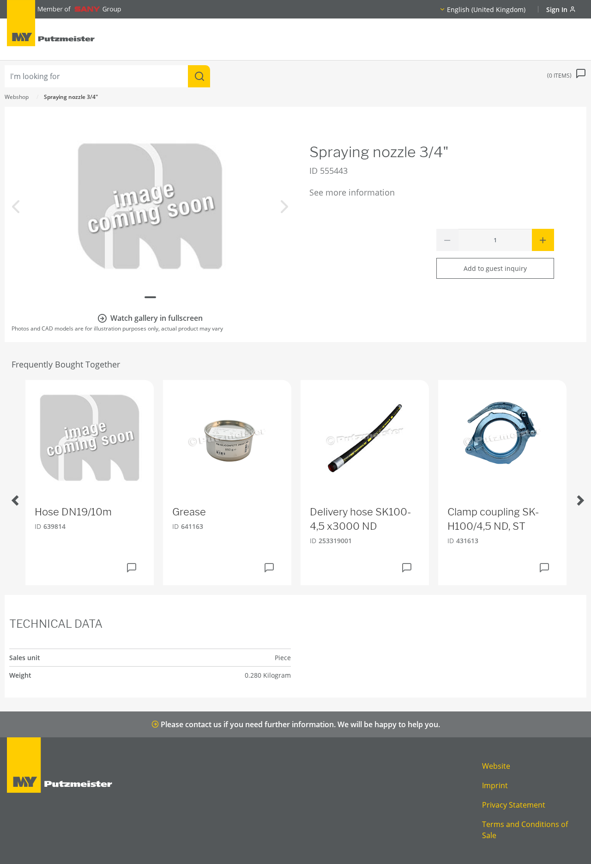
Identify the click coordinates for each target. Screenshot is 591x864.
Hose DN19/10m (73, 512)
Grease (189, 512)
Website (496, 766)
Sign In (557, 9)
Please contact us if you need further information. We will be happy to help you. (299, 724)
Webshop (17, 97)
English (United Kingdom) (486, 9)
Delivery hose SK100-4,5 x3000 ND (360, 519)
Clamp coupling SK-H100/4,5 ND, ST (493, 519)
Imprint (495, 785)
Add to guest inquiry (495, 268)
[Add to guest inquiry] (131, 567)
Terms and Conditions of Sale (525, 829)
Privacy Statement (513, 805)
